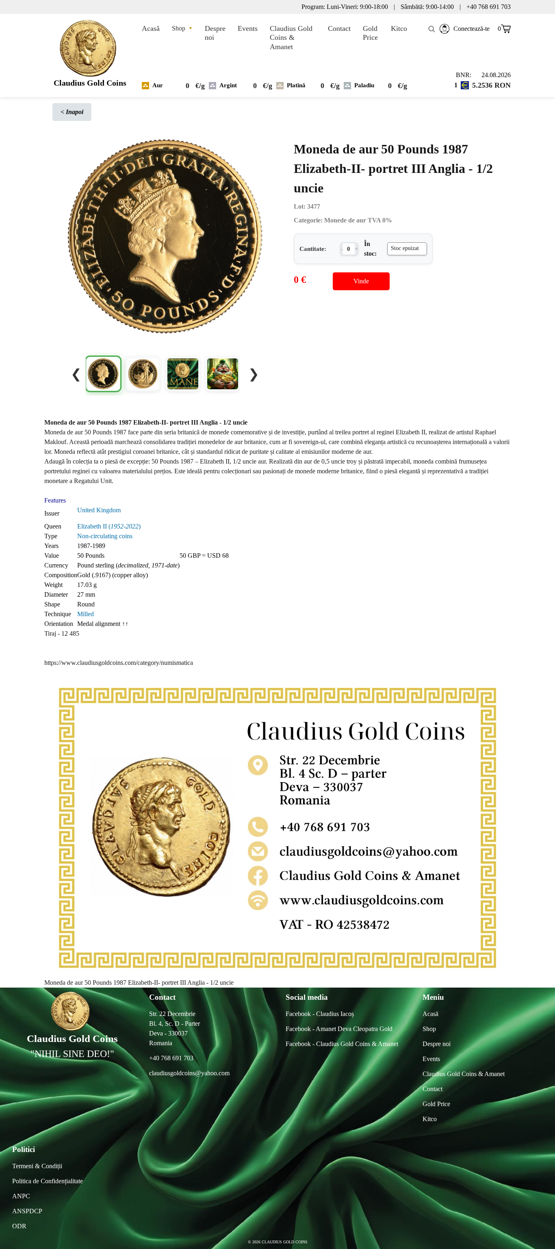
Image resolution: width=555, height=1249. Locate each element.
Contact (339, 28)
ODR (19, 1226)
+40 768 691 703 (171, 1058)
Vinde (361, 281)
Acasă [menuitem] (430, 1013)
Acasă (151, 28)
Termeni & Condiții (37, 1166)
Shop (182, 28)
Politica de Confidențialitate (47, 1181)
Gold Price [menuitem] (436, 1103)
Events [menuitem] (431, 1058)
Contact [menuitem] (432, 1088)
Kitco (399, 28)
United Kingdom (99, 510)
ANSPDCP (27, 1211)
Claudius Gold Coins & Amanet (291, 37)
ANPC (21, 1196)
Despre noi (215, 32)
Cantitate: (312, 248)
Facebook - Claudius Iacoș (320, 1013)
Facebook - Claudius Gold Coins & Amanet (342, 1043)
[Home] (90, 46)
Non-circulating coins (104, 536)
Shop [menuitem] (429, 1028)
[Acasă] (72, 1011)
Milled (85, 613)
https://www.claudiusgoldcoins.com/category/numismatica (118, 662)
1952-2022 (125, 526)
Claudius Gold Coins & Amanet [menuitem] (464, 1073)
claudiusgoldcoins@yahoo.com (189, 1073)
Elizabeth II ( (94, 526)
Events (248, 28)
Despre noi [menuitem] (437, 1043)
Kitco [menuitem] (430, 1118)
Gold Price (370, 32)
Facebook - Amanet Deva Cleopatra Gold (339, 1028)
